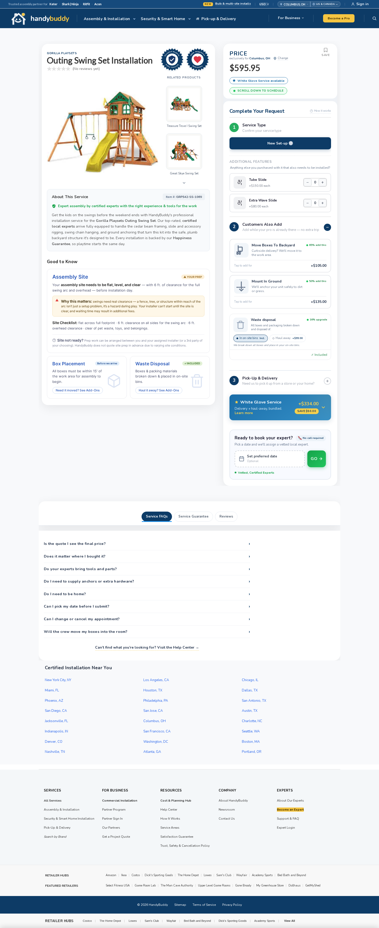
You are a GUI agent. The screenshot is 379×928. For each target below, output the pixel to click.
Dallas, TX (250, 690)
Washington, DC (155, 741)
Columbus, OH (154, 721)
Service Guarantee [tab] (193, 516)
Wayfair (241, 875)
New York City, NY (58, 680)
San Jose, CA (153, 710)
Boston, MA (251, 741)
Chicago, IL (250, 680)
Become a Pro (339, 18)
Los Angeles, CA (156, 680)
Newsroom (227, 810)
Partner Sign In (112, 819)
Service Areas (169, 828)
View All (289, 920)
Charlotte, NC (252, 721)
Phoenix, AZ (54, 700)
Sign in (362, 4)
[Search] (374, 18)
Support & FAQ (288, 819)
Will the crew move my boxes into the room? (147, 632)
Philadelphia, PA (155, 700)
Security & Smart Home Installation (69, 819)
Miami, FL (52, 690)
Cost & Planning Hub (175, 800)
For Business (289, 17)
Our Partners (111, 828)
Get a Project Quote (116, 837)
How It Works (170, 819)
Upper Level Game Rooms (214, 885)
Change (283, 58)
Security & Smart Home (163, 18)
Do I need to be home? (147, 594)
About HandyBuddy (233, 800)
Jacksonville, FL (56, 721)
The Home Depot (188, 875)
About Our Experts (290, 800)
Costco (135, 875)
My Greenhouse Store (270, 885)
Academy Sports (262, 875)
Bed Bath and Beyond (291, 875)
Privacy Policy (232, 905)
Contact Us (227, 819)
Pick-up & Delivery (218, 18)
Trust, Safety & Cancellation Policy (185, 846)
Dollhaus (294, 885)
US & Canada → (327, 4)
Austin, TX (250, 710)
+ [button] (322, 182)
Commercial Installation (119, 800)
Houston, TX (152, 690)
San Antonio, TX (254, 700)
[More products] (184, 183)
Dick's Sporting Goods (159, 875)
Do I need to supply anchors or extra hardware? (147, 581)
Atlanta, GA (152, 751)
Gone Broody (243, 885)
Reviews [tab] (226, 516)
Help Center (168, 810)
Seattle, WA (251, 731)
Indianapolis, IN (56, 731)
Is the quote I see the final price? (147, 544)
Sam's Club (223, 875)
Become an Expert (290, 810)
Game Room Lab (145, 885)
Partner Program (114, 810)
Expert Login (286, 828)
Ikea (124, 875)
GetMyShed (312, 885)
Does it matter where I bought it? (147, 556)
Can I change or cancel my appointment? (147, 619)
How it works (322, 111)
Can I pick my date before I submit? (147, 606)
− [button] (307, 182)
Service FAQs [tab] (157, 516)
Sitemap (180, 905)
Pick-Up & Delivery (57, 828)
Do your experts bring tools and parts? (147, 569)
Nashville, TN (55, 751)
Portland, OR (251, 751)
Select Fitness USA (118, 885)
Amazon (111, 875)
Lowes (207, 875)
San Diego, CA (56, 710)
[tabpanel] (189, 595)
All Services (53, 800)
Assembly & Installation (107, 18)
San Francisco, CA (157, 731)
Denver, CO (53, 741)
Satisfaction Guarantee (176, 837)
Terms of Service (204, 905)
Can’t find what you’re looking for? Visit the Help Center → (147, 647)
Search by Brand (55, 837)
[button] (294, 4)
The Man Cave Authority (177, 885)
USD (262, 4)
